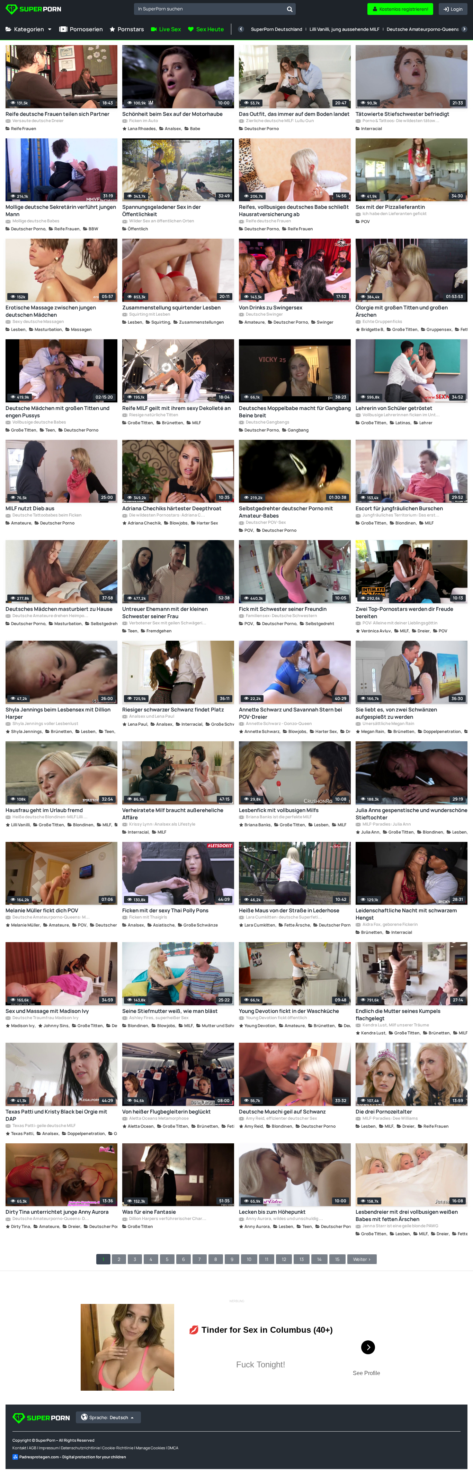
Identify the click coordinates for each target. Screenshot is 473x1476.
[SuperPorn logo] (33, 10)
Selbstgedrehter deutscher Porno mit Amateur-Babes (286, 512)
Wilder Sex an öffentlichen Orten (161, 221)
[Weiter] (464, 29)
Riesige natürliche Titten (153, 415)
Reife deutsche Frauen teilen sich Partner (57, 114)
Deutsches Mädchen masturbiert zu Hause (59, 609)
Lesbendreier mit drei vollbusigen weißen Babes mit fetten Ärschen (407, 1215)
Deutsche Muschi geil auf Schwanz (282, 1111)
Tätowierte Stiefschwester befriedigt (402, 114)
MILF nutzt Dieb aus (30, 508)
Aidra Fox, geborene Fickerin (390, 924)
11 (266, 1259)
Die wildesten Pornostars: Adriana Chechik (167, 515)
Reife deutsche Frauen (268, 221)
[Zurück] (241, 29)
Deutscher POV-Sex (265, 522)
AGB (32, 1447)
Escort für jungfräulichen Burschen (399, 508)
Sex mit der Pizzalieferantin (390, 207)
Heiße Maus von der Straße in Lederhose (289, 910)
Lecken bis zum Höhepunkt (272, 1211)
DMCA (173, 1447)
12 (284, 1259)
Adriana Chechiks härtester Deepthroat (172, 508)
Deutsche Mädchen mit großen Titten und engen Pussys (57, 411)
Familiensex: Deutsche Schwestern (281, 616)
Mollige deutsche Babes (36, 221)
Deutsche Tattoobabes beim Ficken (47, 515)
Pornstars (131, 29)
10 (249, 1259)
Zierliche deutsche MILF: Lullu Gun (279, 121)
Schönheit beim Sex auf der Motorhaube (172, 114)
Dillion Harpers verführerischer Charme (167, 1219)
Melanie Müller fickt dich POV (42, 910)
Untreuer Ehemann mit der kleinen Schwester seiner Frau (165, 612)
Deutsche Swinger (264, 314)
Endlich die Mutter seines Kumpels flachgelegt (398, 1014)
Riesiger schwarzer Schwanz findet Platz (173, 709)
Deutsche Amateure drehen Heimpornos (51, 616)
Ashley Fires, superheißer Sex (158, 1018)
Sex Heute (210, 29)
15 (337, 1259)
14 (319, 1259)
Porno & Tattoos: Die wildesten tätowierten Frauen (401, 121)
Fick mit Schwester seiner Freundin (283, 609)
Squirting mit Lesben (149, 314)
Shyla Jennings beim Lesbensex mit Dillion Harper (58, 713)
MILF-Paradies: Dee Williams (390, 1118)
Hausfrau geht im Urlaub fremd (44, 810)
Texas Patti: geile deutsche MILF (43, 1126)
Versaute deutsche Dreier (38, 121)
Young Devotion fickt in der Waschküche (289, 1011)
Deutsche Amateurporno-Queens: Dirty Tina (51, 1219)
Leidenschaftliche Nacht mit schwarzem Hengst (406, 914)
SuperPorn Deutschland (276, 29)
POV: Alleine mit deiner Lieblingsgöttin (400, 623)
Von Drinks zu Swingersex (270, 307)
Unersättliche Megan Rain (388, 724)
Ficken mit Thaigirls (147, 917)
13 (302, 1259)
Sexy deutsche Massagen (38, 321)
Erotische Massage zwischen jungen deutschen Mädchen (51, 311)
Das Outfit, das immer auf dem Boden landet (294, 114)
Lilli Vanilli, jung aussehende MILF (345, 29)
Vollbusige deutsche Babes (39, 422)
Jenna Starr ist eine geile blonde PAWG (400, 1226)
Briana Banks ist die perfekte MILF (278, 817)
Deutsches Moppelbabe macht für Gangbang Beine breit (295, 411)
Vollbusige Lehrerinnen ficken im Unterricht (401, 415)
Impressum (49, 1447)
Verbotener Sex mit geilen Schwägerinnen (167, 623)
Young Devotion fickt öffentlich (276, 1018)
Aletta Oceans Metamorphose (158, 1118)
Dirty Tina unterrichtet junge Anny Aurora (57, 1211)
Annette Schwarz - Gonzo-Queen (278, 724)
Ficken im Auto (143, 121)
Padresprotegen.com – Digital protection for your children (72, 1456)
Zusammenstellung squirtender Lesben (171, 307)
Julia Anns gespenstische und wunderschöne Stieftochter (411, 814)
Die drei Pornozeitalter (384, 1111)
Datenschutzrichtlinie (80, 1447)
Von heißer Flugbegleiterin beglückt (166, 1111)
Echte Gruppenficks (382, 321)
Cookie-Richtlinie (117, 1447)
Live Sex (170, 29)
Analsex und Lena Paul (151, 716)
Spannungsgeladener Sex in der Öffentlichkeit (161, 210)
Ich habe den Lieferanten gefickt (394, 214)
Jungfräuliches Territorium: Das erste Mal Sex (401, 515)
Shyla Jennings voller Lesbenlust (45, 724)
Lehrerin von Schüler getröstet (394, 408)
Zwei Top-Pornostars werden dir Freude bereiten (404, 612)
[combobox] (215, 9)
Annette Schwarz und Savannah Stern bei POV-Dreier (290, 713)
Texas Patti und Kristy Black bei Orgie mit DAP (56, 1115)
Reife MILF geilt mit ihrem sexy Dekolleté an (176, 408)
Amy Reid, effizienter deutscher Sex (281, 1118)
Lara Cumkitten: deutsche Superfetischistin (284, 917)
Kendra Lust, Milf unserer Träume (395, 1025)
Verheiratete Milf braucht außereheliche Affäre (172, 814)
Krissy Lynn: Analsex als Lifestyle (161, 824)
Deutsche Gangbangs (267, 422)
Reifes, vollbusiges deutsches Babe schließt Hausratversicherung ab (294, 210)
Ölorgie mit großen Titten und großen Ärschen (402, 311)
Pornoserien (86, 29)
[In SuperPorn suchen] (290, 9)
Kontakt (19, 1447)
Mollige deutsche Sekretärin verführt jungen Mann (61, 210)
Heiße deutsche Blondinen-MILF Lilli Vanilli (51, 817)
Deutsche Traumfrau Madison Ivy (45, 1018)
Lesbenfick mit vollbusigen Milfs (279, 810)
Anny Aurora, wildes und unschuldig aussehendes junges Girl (284, 1219)
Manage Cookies (150, 1447)
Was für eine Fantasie (149, 1211)
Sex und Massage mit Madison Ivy (47, 1011)
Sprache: (108, 1417)
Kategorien (29, 29)
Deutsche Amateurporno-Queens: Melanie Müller (51, 917)
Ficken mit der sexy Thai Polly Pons (165, 910)
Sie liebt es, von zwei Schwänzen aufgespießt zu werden (396, 713)
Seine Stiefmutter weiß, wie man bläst (170, 1011)
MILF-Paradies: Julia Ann (386, 824)
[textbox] (209, 8)
